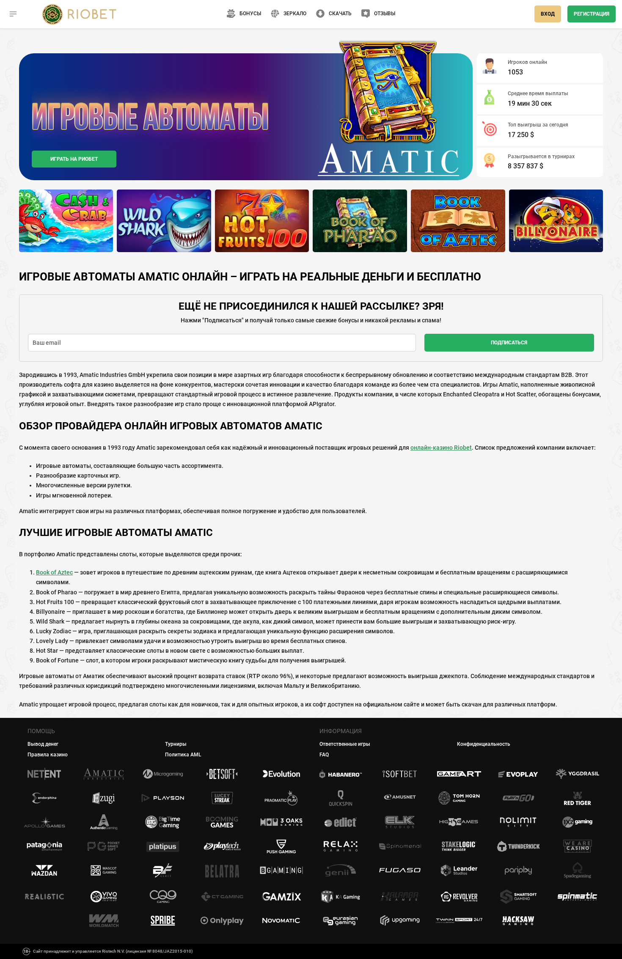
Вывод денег (43, 744)
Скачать (340, 13)
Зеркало (294, 13)
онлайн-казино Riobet (441, 447)
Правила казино (48, 755)
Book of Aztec (54, 572)
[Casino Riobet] (79, 14)
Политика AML (183, 755)
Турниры (176, 744)
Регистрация (591, 14)
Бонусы (250, 13)
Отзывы (384, 13)
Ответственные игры (344, 744)
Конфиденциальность (483, 744)
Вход (548, 14)
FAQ (324, 755)
